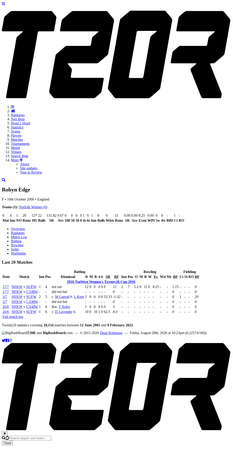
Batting (16, 241)
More (15, 160)
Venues (16, 152)
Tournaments (20, 144)
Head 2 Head (20, 123)
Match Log (19, 237)
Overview (18, 229)
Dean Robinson (111, 333)
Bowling (17, 245)
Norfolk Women (33, 207)
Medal (15, 148)
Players (16, 135)
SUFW (31, 287)
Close (7, 443)
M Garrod (62, 297)
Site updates (28, 168)
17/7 (6, 287)
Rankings (18, 115)
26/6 (6, 307)
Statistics (17, 127)
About (24, 164)
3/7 (5, 297)
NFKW (17, 287)
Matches (17, 139)
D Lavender (63, 312)
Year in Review (31, 172)
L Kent (79, 297)
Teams (15, 131)
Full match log (13, 317)
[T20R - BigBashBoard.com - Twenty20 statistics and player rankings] (116, 96)
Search (19, 156)
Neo (18, 119)
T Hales (64, 307)
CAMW (32, 292)
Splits (15, 249)
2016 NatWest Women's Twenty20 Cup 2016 (101, 282)
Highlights (18, 253)
